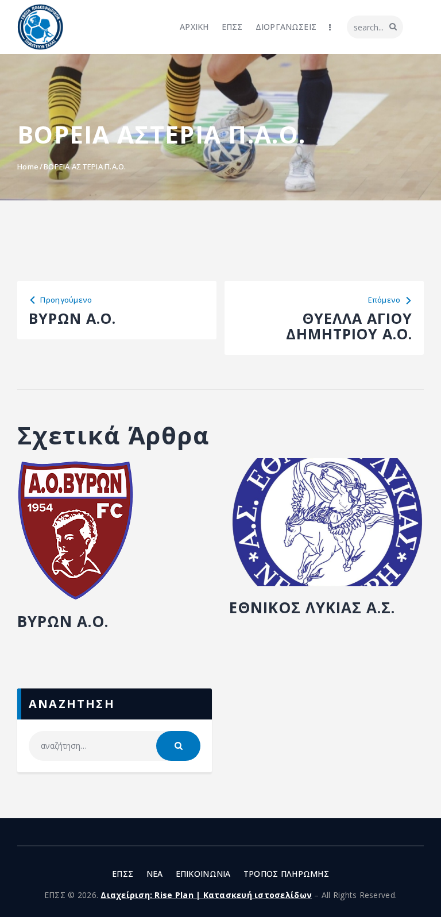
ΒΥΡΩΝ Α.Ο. (63, 621)
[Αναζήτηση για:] (114, 745)
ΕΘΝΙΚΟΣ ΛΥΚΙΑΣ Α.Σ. (312, 607)
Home (27, 166)
